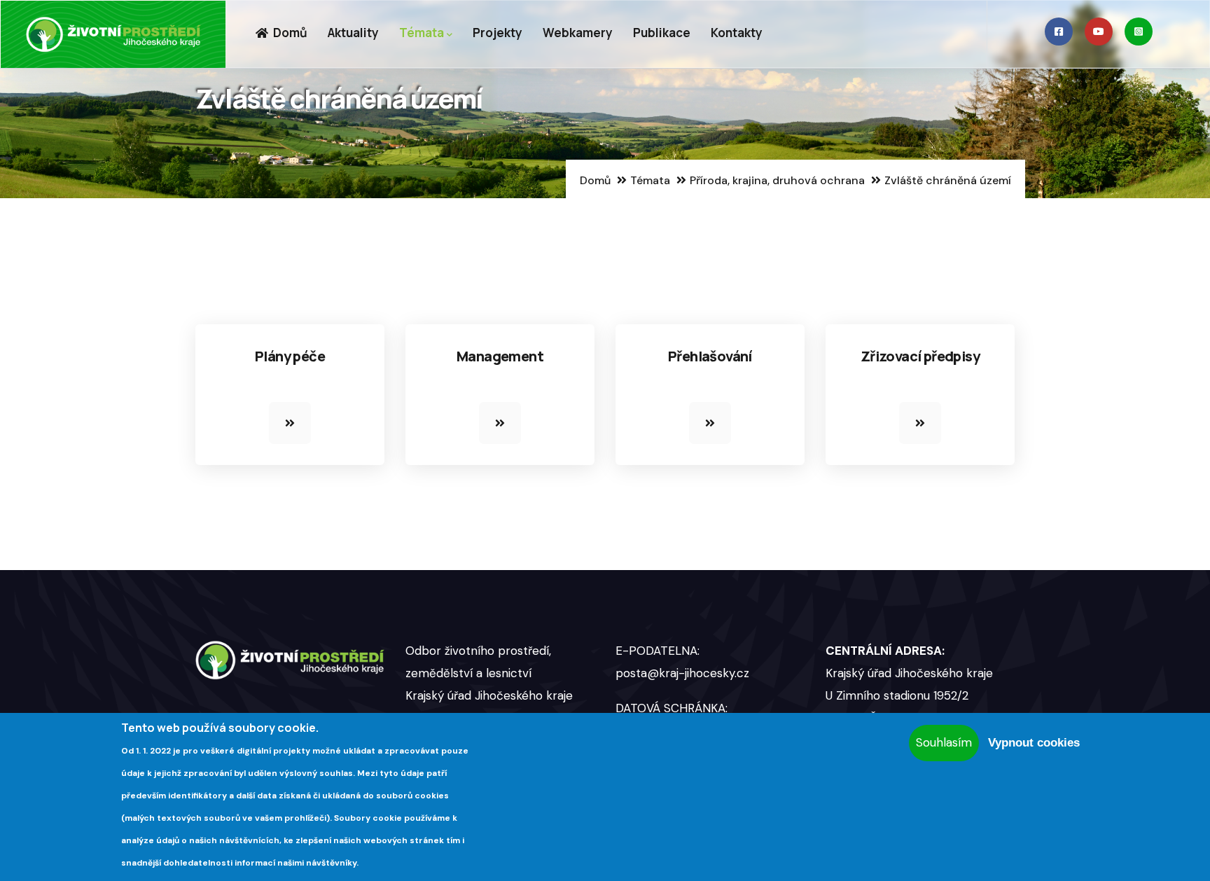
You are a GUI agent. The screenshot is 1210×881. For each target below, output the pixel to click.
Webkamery (578, 33)
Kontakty (737, 33)
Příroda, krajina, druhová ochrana (777, 180)
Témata (421, 33)
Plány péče (290, 356)
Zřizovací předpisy (920, 356)
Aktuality (353, 33)
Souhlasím (944, 742)
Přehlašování (710, 356)
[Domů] (113, 34)
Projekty (497, 33)
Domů (289, 33)
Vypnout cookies (1034, 742)
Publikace (661, 33)
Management (500, 356)
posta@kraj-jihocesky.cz (682, 673)
